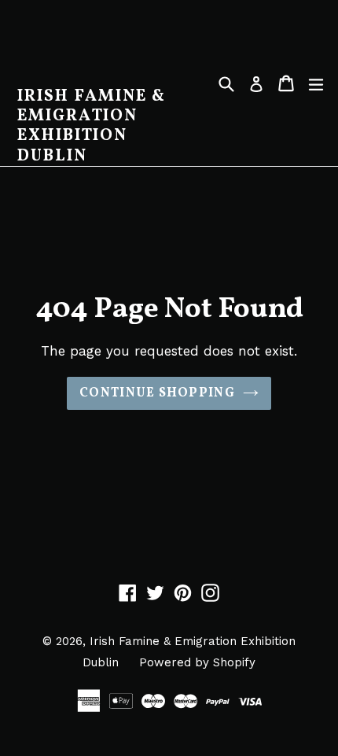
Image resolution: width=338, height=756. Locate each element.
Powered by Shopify (197, 662)
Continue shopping (157, 393)
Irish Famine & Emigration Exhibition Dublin (91, 126)
